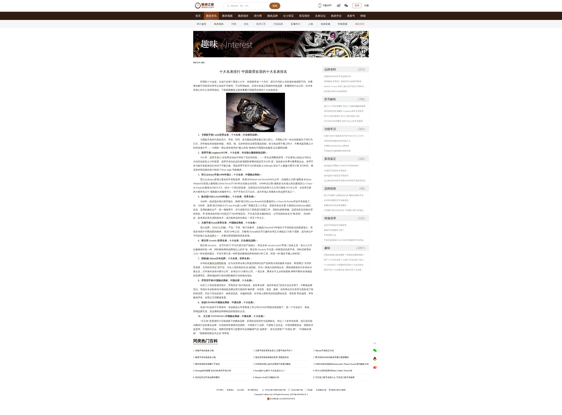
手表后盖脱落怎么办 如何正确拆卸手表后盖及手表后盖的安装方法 (346, 240)
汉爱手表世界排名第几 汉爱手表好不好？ (273, 350)
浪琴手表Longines (210, 152)
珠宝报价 (304, 15)
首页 (198, 15)
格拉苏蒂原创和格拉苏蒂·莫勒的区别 (271, 357)
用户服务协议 (253, 390)
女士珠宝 (288, 15)
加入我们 (240, 390)
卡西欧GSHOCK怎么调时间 (336, 146)
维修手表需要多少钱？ (334, 230)
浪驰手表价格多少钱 (203, 350)
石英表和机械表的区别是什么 (337, 141)
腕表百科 (360, 24)
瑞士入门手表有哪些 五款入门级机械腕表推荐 (344, 106)
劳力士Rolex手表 (210, 174)
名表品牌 (209, 235)
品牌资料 (330, 69)
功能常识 (330, 129)
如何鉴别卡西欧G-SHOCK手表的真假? (341, 165)
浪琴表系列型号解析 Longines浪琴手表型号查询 (346, 111)
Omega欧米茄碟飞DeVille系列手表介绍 (212, 370)
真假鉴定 (330, 158)
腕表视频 (227, 15)
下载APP (327, 5)
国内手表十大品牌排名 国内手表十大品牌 (342, 270)
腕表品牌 (272, 15)
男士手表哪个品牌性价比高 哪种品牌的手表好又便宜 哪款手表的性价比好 (346, 195)
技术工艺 (261, 24)
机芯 (226, 213)
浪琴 (223, 161)
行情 (233, 24)
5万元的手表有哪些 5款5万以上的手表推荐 (343, 121)
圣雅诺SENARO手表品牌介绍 (337, 76)
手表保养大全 (330, 235)
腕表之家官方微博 (338, 390)
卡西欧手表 (207, 134)
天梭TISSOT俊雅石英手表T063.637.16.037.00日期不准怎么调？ (346, 136)
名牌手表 (285, 192)
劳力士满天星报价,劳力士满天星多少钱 (341, 116)
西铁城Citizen (208, 258)
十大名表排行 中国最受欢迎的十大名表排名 (343, 265)
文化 (246, 24)
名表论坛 (320, 15)
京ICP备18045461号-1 (299, 394)
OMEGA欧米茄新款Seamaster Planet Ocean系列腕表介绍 (341, 364)
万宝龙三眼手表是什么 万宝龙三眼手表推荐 (334, 377)
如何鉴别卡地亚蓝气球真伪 (336, 175)
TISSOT (216, 227)
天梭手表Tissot (209, 222)
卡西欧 (203, 139)
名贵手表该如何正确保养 (335, 225)
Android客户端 (297, 390)
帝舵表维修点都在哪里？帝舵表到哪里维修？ (344, 255)
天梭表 (260, 227)
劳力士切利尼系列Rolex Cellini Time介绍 (332, 370)
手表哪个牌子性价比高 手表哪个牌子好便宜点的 (345, 210)
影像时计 (295, 24)
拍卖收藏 (325, 24)
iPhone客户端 (270, 390)
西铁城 (222, 263)
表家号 (351, 15)
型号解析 (330, 99)
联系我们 (230, 390)
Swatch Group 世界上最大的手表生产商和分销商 (346, 86)
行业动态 (278, 24)
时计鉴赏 (201, 24)
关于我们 (219, 390)
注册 (366, 5)
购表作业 (336, 15)
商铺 (363, 15)
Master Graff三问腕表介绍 (266, 377)
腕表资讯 (211, 15)
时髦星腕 (342, 24)
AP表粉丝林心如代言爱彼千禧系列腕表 (272, 364)
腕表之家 (235, 90)
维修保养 (330, 218)
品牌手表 (202, 311)
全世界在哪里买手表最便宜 (336, 200)
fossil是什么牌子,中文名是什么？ (269, 370)
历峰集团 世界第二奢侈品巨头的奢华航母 (342, 81)
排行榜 (258, 15)
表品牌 (278, 86)
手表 (209, 139)
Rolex (211, 179)
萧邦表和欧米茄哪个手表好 (206, 364)
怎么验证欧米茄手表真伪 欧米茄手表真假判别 (344, 180)
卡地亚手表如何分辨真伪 (335, 170)
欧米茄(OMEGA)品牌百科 (335, 91)
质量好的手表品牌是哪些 (335, 205)
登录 (357, 5)
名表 (214, 81)
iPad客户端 (281, 390)
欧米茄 (213, 201)
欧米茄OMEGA (209, 196)
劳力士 (203, 179)
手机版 (310, 390)
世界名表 (224, 134)
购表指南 (218, 24)
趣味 (327, 248)
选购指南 (330, 188)
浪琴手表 (214, 157)
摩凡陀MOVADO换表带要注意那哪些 (331, 357)
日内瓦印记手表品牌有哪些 (206, 377)
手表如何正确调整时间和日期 (337, 151)
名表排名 (272, 90)
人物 (310, 24)
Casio (216, 134)
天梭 (223, 227)
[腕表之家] (204, 5)
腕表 (253, 152)
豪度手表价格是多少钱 (204, 357)
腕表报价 (243, 15)
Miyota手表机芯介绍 (323, 350)
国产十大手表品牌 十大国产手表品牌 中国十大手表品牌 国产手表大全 (346, 260)
